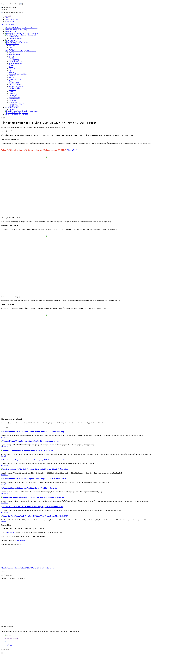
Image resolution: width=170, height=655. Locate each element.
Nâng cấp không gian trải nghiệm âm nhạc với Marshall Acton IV (29, 450)
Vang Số (11, 58)
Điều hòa (11, 72)
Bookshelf (12, 49)
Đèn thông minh (14, 83)
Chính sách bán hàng (11, 19)
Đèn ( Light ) (13, 68)
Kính (10, 81)
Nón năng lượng (14, 60)
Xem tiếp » (4, 437)
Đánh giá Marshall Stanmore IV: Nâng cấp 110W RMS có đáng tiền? (30, 488)
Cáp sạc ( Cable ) (14, 106)
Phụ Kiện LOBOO (15, 84)
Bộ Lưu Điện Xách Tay (16, 86)
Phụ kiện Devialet (14, 88)
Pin (10, 70)
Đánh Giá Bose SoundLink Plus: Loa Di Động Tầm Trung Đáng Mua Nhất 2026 (35, 516)
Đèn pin (11, 56)
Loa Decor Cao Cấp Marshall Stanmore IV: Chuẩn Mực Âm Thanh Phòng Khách (35, 469)
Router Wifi (12, 93)
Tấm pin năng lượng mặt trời (17, 74)
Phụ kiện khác (13, 95)
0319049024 (11, 532)
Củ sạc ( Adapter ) (14, 102)
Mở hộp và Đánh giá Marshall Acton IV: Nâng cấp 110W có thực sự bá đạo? (33, 460)
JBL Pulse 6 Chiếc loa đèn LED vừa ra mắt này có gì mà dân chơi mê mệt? (32, 507)
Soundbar (12, 109)
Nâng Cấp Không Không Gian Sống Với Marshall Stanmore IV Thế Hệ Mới (33, 497)
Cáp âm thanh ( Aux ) (15, 100)
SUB (10, 47)
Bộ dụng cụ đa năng (15, 54)
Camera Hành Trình (15, 79)
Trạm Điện (12, 75)
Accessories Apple (14, 97)
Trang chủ (8, 16)
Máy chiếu (12, 77)
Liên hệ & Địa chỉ (10, 21)
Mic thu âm (12, 90)
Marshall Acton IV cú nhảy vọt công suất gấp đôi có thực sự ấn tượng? (31, 441)
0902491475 (21, 540)
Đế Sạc (11, 67)
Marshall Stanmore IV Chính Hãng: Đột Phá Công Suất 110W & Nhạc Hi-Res (34, 479)
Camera (11, 91)
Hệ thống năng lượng (15, 63)
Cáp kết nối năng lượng (16, 61)
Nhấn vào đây (73, 150)
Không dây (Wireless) (15, 38)
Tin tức (7, 17)
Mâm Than (12, 45)
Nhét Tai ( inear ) (14, 37)
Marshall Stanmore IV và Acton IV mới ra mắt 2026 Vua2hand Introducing (33, 432)
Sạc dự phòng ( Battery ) (16, 104)
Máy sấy (11, 52)
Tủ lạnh (11, 65)
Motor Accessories (14, 98)
